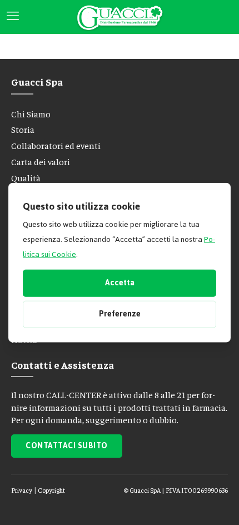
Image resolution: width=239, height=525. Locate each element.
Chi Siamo (31, 113)
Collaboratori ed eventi (56, 145)
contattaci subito (67, 446)
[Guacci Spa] (119, 17)
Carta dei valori (40, 161)
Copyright (51, 490)
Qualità (26, 177)
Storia (22, 129)
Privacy (21, 490)
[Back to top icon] (213, 502)
